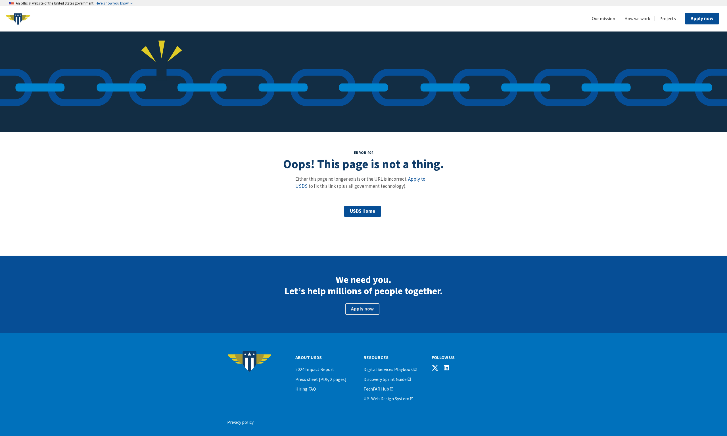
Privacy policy (240, 422)
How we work (637, 18)
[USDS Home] (48, 19)
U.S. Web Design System (386, 398)
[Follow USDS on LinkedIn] (446, 367)
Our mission (603, 18)
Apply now (702, 18)
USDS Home (362, 211)
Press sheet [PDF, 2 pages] (320, 379)
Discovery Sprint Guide (385, 379)
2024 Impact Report (314, 369)
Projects (667, 18)
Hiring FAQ (305, 389)
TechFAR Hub (376, 389)
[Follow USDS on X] (435, 367)
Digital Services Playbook (388, 369)
